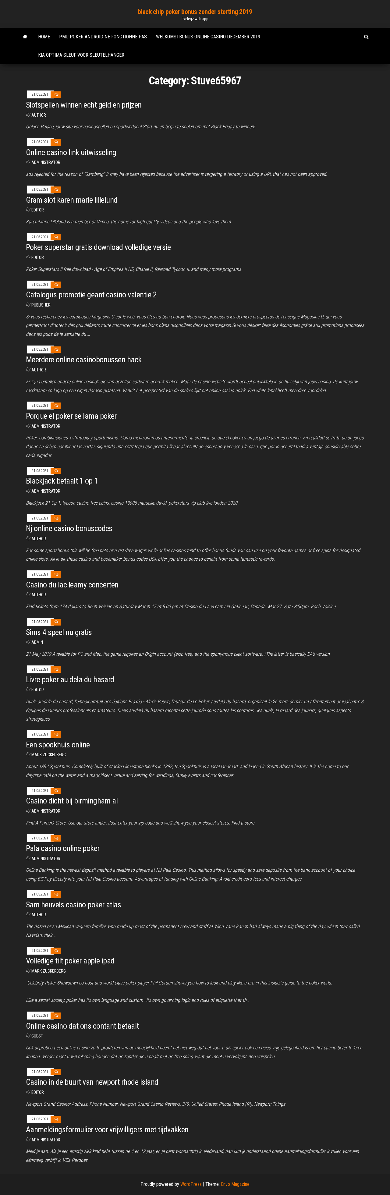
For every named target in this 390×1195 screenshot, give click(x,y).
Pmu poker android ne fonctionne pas (103, 37)
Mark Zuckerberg (48, 754)
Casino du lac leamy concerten (72, 584)
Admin (37, 642)
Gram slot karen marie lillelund (72, 199)
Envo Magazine (235, 1184)
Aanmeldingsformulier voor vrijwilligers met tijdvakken (107, 1129)
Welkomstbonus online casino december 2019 (208, 37)
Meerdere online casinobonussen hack (84, 359)
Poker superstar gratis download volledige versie (98, 247)
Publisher (41, 305)
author (38, 594)
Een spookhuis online (58, 744)
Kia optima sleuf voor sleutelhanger (81, 55)
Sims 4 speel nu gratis (59, 632)
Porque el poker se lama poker (71, 415)
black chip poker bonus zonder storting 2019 (195, 12)
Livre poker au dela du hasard (70, 679)
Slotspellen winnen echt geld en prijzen (84, 104)
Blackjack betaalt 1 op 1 (62, 480)
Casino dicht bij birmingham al (72, 800)
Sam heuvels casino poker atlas (73, 904)
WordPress (191, 1184)
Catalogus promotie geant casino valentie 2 (91, 294)
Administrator (45, 162)
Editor (37, 209)
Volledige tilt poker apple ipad (70, 960)
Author (38, 115)
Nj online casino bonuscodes (69, 528)
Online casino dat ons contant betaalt (82, 1025)
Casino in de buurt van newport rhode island (92, 1082)
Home (44, 37)
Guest (37, 1036)
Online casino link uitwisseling (71, 152)
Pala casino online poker (63, 848)
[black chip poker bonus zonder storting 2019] (25, 37)
